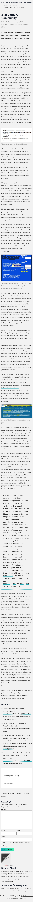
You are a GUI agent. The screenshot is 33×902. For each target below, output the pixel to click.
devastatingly (15, 573)
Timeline (6, 5)
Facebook (13, 793)
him (11, 554)
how (14, 584)
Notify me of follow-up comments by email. (16, 842)
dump (22, 584)
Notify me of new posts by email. (13, 846)
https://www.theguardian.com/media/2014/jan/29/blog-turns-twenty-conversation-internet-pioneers (17, 746)
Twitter (19, 793)
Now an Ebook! (9, 868)
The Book (21, 7)
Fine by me (11, 783)
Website (3, 836)
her (16, 554)
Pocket (3, 796)
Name (3, 830)
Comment (5, 809)
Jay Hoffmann (25, 896)
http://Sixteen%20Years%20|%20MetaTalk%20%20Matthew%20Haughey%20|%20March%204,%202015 (17, 716)
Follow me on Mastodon (18, 898)
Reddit (25, 793)
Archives (14, 5)
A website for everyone (14, 885)
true (23, 573)
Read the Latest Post (9, 7)
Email (18, 830)
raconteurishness (18, 570)
